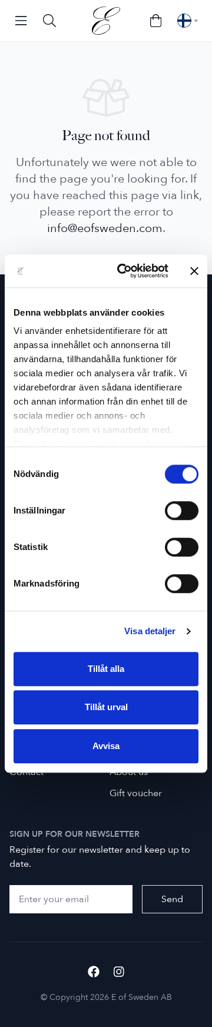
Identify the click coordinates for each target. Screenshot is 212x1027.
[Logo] (106, 20)
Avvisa (106, 746)
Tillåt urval (106, 707)
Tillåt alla (106, 669)
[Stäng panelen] (194, 271)
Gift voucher (136, 793)
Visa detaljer (149, 631)
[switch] (181, 510)
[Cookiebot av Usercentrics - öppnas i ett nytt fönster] (124, 271)
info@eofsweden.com (105, 228)
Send (172, 899)
